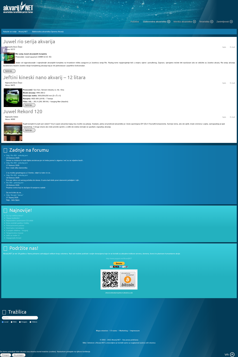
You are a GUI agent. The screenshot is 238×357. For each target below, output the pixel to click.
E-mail (232, 47)
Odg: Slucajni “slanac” (14, 195)
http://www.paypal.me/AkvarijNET (119, 258)
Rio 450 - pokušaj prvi (14, 183)
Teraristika (204, 21)
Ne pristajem (19, 355)
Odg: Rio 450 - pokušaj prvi (17, 155)
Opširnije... (9, 71)
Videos (34, 322)
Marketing (123, 331)
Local (6, 322)
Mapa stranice (102, 331)
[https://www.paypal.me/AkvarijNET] (119, 265)
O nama (113, 331)
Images (24, 322)
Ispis (224, 47)
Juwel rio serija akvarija (29, 41)
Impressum (135, 331)
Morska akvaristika (183, 21)
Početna (135, 21)
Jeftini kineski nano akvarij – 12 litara (44, 77)
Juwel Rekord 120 (22, 111)
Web (15, 322)
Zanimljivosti (223, 21)
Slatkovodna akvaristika (154, 21)
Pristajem (5, 355)
